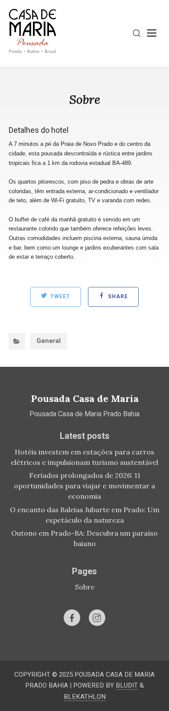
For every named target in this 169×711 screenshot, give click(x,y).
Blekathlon (85, 697)
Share (117, 297)
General (48, 341)
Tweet (59, 297)
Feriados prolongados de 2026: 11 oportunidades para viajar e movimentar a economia (84, 485)
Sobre (84, 587)
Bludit (127, 685)
